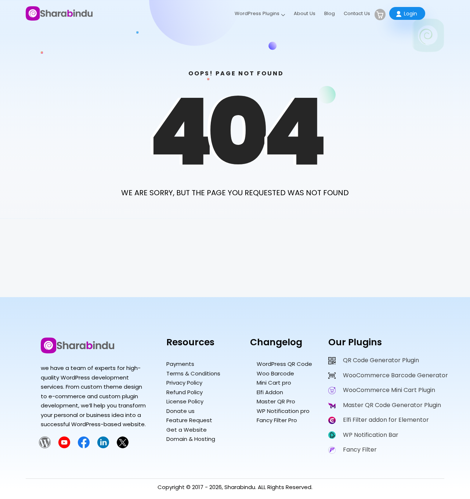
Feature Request (189, 420)
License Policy (184, 401)
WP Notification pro (283, 411)
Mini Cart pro (274, 382)
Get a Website (186, 430)
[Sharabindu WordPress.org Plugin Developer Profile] (45, 446)
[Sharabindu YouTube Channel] (64, 446)
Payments (180, 364)
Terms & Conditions (193, 373)
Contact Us (357, 13)
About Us (304, 13)
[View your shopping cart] (380, 14)
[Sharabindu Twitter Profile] (123, 446)
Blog (329, 13)
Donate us (180, 411)
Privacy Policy (184, 382)
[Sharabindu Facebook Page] (84, 446)
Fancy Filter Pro (277, 420)
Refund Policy (184, 392)
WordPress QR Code (284, 364)
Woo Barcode (275, 373)
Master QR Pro (276, 401)
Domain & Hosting (190, 439)
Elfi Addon (270, 392)
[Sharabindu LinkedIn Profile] (103, 446)
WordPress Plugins (257, 13)
